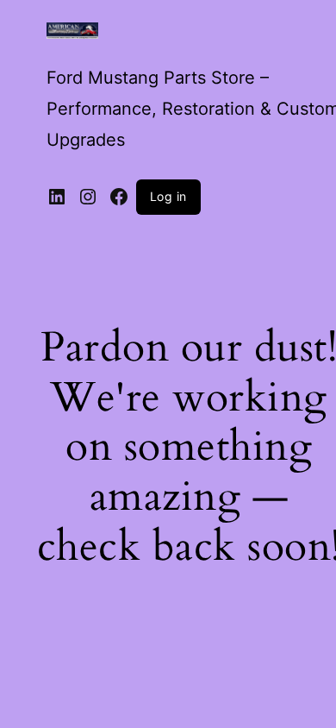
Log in (168, 196)
